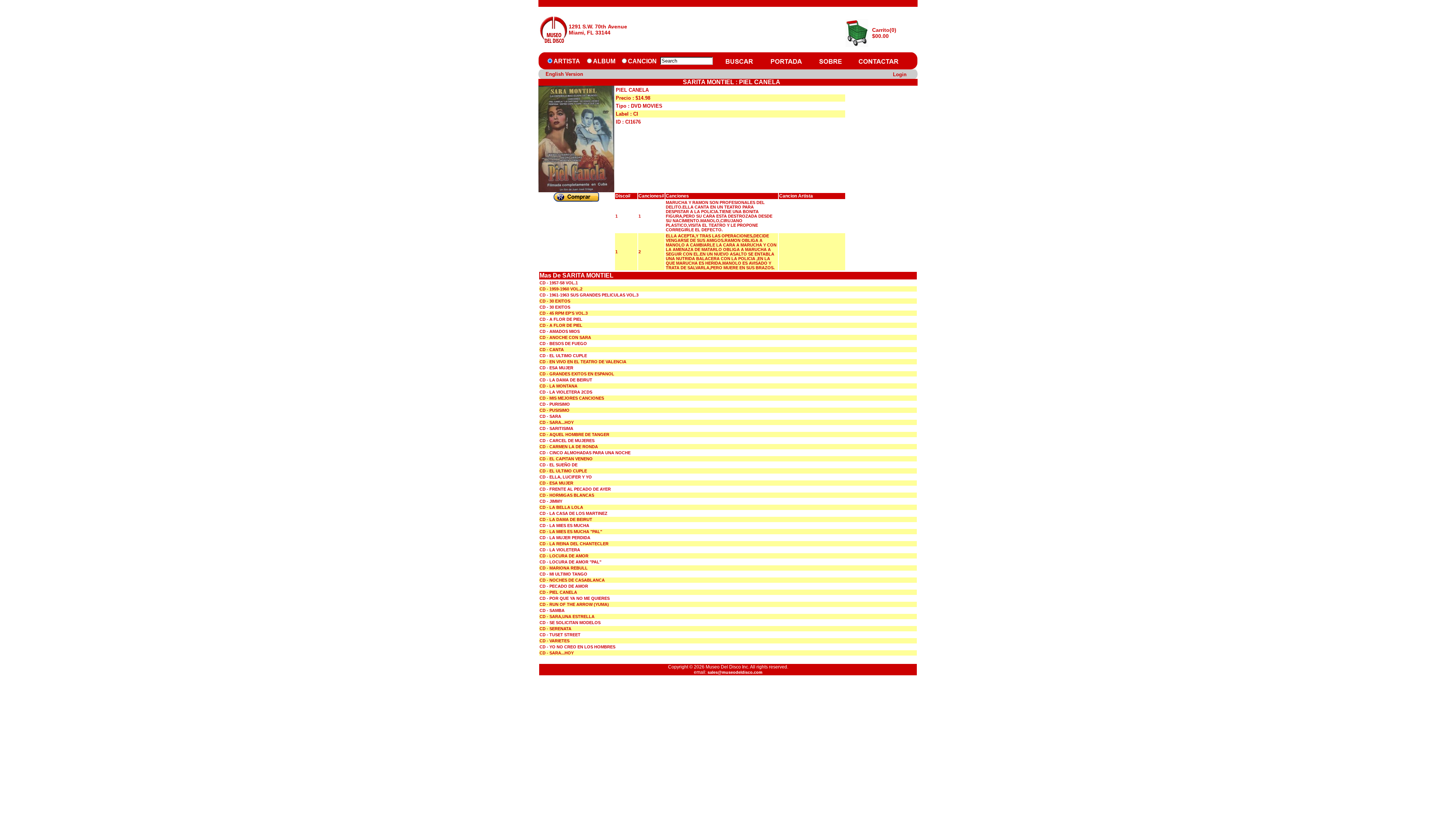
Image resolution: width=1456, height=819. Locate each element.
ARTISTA (567, 61)
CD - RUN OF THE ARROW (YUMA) (574, 604)
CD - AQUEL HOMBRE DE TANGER (574, 434)
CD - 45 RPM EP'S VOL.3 (564, 313)
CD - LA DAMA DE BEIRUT (566, 380)
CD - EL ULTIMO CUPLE (563, 355)
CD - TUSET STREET (560, 634)
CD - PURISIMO (555, 404)
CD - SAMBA (552, 610)
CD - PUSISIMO (555, 410)
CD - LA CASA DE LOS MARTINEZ (573, 513)
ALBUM (604, 61)
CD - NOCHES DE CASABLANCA (572, 580)
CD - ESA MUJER (556, 368)
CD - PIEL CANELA (558, 592)
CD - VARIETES (555, 641)
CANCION (642, 61)
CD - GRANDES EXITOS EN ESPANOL (577, 374)
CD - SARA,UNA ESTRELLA (567, 616)
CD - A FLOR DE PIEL (561, 319)
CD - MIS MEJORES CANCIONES (572, 398)
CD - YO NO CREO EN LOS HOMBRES (577, 647)
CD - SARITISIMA (556, 428)
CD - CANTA (552, 349)
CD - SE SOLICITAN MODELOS (570, 622)
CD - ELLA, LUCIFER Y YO (566, 477)
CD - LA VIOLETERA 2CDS (566, 392)
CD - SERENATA (555, 628)
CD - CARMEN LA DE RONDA (569, 446)
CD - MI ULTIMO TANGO (563, 574)
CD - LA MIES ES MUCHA (564, 525)
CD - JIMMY (551, 501)
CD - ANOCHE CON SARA (565, 337)
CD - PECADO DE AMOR (564, 586)
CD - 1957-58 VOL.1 (559, 283)
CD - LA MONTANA (558, 386)
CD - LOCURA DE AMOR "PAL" (570, 562)
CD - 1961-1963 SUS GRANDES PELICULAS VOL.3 (589, 295)
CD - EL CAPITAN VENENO (566, 459)
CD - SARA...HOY (557, 422)
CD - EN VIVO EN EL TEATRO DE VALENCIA (583, 361)
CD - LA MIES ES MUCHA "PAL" (571, 531)
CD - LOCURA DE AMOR (564, 556)
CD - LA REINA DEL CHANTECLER (574, 543)
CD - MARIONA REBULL (564, 568)
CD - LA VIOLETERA (560, 550)
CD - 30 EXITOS (555, 301)
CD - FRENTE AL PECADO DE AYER (575, 489)
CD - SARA (550, 416)
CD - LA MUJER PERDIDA (565, 537)
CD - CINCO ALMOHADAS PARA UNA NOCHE (585, 452)
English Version (564, 74)
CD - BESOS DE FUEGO (563, 343)
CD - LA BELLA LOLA (561, 507)
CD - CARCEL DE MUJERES (567, 440)
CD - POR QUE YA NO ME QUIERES (575, 598)
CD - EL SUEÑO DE (558, 465)
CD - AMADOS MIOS (560, 331)
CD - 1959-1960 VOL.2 (561, 289)
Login (900, 74)
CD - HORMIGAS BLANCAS (567, 495)
